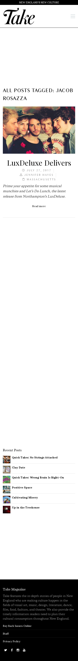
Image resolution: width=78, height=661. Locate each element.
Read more (39, 206)
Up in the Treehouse (26, 507)
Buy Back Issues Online (17, 626)
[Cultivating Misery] (6, 499)
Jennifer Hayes (39, 175)
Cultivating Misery (25, 497)
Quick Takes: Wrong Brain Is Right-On (38, 477)
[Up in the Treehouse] (6, 509)
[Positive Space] (6, 489)
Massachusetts (41, 179)
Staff (6, 633)
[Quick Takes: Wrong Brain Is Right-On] (6, 479)
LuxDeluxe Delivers (39, 162)
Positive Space (22, 487)
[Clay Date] (6, 469)
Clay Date (18, 467)
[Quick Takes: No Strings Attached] (6, 459)
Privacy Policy (11, 641)
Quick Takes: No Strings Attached (35, 457)
